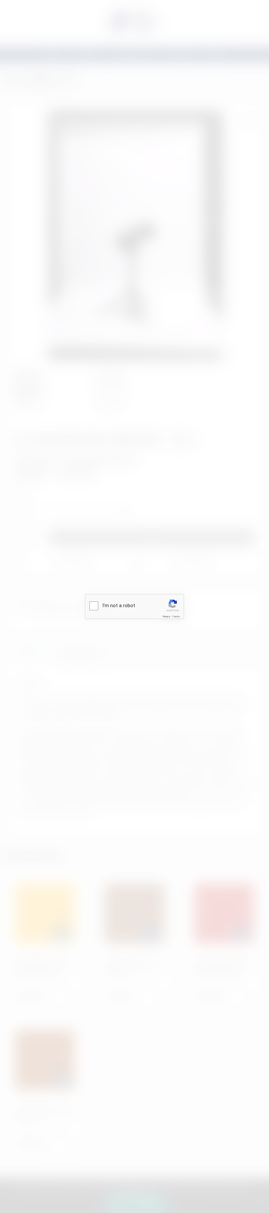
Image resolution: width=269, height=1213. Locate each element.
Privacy (166, 616)
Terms (176, 616)
